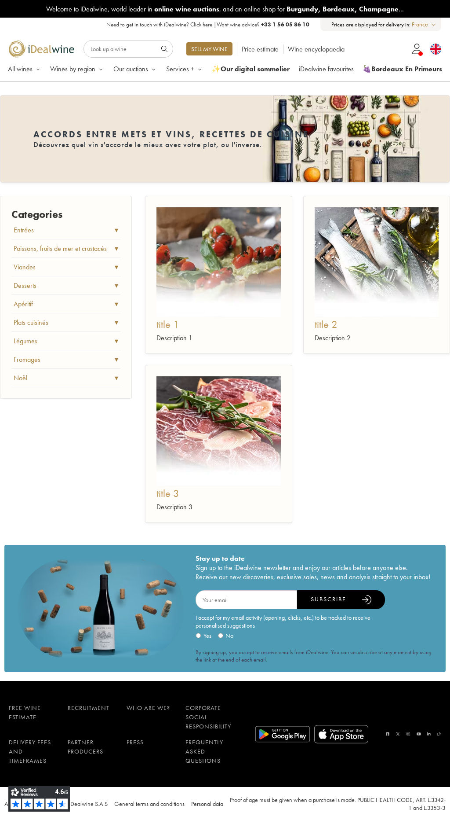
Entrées (66, 230)
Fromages (66, 359)
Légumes (66, 341)
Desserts (66, 285)
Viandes (66, 267)
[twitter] (398, 734)
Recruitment (88, 708)
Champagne (379, 9)
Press (135, 742)
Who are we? (148, 708)
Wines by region (72, 69)
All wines (20, 69)
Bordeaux (339, 9)
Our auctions (130, 69)
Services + (180, 69)
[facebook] (387, 734)
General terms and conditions (149, 804)
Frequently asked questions (204, 751)
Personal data (207, 804)
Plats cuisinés (66, 322)
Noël (66, 377)
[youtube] (419, 734)
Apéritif (66, 304)
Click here (201, 24)
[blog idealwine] (439, 734)
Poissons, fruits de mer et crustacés (66, 248)
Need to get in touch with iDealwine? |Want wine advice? (207, 24)
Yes (207, 636)
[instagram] (408, 734)
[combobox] (424, 24)
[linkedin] (429, 734)
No (229, 636)
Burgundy (302, 9)
